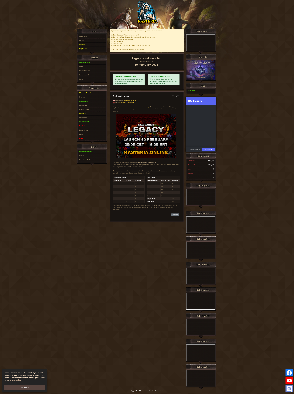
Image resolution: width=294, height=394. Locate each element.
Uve (189, 169)
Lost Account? (84, 75)
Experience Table (84, 160)
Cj (188, 177)
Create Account (84, 71)
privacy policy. (15, 380)
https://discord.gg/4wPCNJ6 (147, 163)
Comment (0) (175, 214)
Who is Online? (84, 109)
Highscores (83, 118)
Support (81, 156)
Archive (81, 40)
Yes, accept (24, 387)
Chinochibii (191, 161)
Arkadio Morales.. (193, 165)
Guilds (81, 134)
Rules (81, 79)
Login (81, 67)
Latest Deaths (83, 130)
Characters (83, 105)
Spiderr (190, 173)
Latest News (83, 36)
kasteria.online (146, 391)
